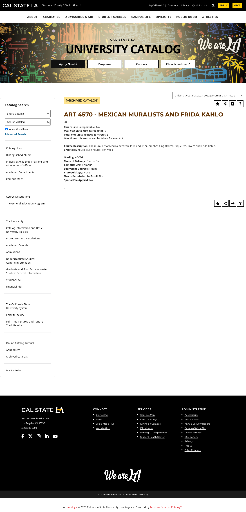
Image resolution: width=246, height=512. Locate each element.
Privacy (189, 441)
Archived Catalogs (17, 356)
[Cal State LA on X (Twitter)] (32, 436)
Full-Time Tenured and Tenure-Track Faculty (25, 323)
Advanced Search (15, 134)
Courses (141, 64)
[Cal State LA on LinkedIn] (48, 436)
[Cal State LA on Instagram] (40, 436)
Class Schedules (176, 64)
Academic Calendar (18, 245)
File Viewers (146, 428)
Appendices (13, 350)
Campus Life (141, 17)
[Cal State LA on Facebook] (24, 436)
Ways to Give (103, 428)
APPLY (223, 5)
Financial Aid (14, 286)
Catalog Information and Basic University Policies (24, 229)
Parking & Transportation (153, 433)
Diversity (163, 17)
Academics (51, 17)
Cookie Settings (193, 433)
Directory (173, 6)
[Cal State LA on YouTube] (55, 436)
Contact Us (102, 415)
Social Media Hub (105, 424)
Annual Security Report (197, 424)
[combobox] (208, 95)
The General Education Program (25, 203)
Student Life (13, 280)
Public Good (186, 17)
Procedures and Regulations (23, 238)
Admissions (13, 252)
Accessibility (191, 415)
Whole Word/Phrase (19, 129)
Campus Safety (148, 419)
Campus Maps (14, 179)
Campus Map (147, 415)
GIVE (237, 5)
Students (47, 5)
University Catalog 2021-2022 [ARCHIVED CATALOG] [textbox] (205, 95)
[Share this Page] (225, 103)
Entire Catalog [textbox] (15, 113)
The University (14, 221)
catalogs (72, 507)
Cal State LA (20, 5)
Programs (104, 64)
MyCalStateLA (156, 6)
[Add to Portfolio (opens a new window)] (217, 103)
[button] (199, 6)
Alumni (76, 5)
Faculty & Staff (62, 5)
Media (99, 419)
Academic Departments (20, 172)
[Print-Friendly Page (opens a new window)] (232, 103)
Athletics (210, 17)
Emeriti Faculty (15, 315)
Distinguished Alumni (19, 155)
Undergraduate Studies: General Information (20, 260)
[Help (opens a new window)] (240, 103)
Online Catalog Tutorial (20, 343)
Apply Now (66, 64)
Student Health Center (152, 437)
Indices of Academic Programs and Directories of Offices (27, 163)
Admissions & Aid (79, 17)
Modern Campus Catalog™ (166, 507)
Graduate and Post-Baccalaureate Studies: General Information (26, 271)
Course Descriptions (18, 196)
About (32, 17)
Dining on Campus (150, 424)
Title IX (188, 446)
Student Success (112, 17)
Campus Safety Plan (195, 428)
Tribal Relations (193, 450)
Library (185, 6)
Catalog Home (14, 148)
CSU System (191, 437)
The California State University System (18, 306)
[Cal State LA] (42, 410)
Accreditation (192, 419)
